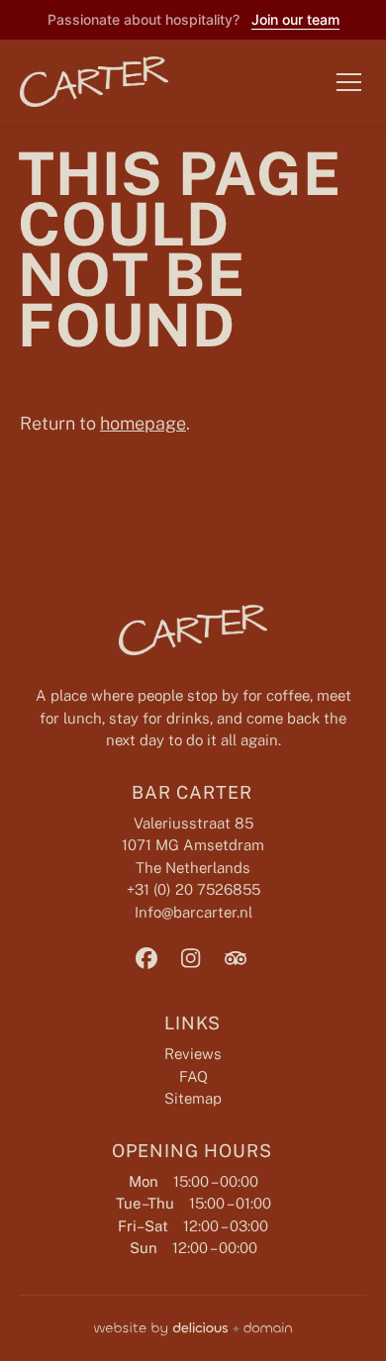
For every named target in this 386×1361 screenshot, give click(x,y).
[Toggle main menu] (349, 81)
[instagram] (191, 958)
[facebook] (146, 958)
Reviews (193, 1053)
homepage (143, 423)
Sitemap (193, 1098)
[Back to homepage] (79, 81)
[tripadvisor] (235, 958)
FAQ (193, 1076)
